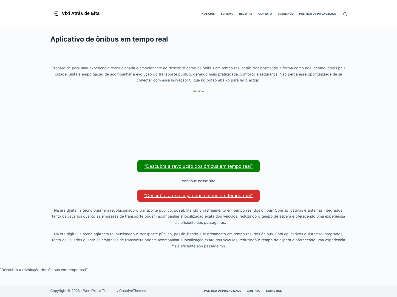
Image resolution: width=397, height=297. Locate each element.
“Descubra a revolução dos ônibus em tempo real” (198, 166)
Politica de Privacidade (317, 13)
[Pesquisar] (345, 14)
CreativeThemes (132, 291)
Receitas (245, 13)
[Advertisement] (198, 126)
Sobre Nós (285, 13)
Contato (265, 13)
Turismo (227, 13)
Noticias (208, 13)
